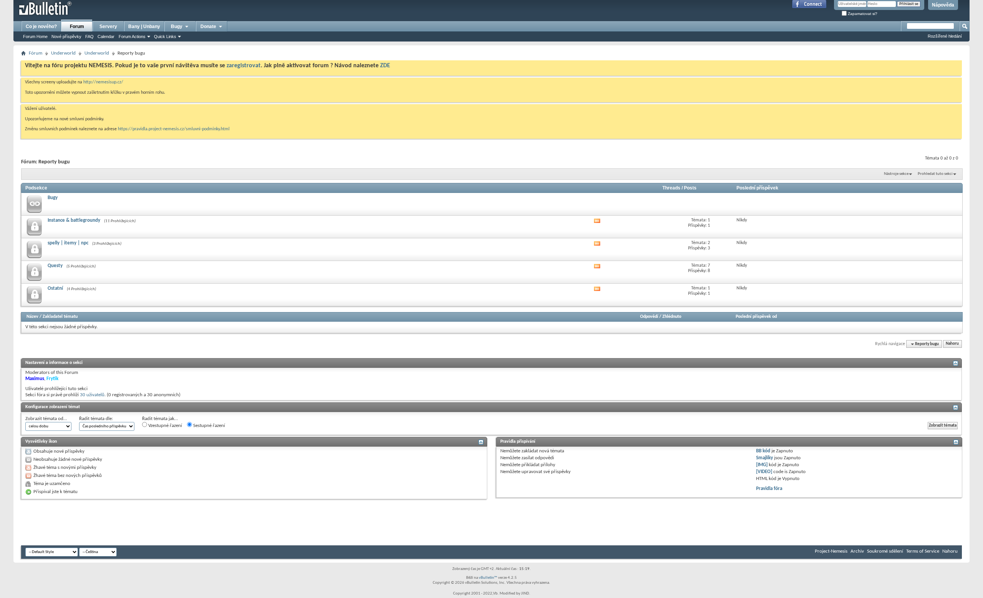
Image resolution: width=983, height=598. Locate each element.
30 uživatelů (92, 394)
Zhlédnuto (671, 316)
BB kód (763, 450)
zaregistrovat (244, 66)
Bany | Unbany (144, 26)
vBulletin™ (488, 578)
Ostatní (55, 288)
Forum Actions (132, 36)
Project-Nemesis (831, 551)
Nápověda (943, 5)
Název (32, 316)
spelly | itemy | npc (68, 243)
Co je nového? (41, 26)
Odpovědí (649, 316)
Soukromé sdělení (885, 551)
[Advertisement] (161, 522)
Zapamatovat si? (862, 14)
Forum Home (35, 36)
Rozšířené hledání (945, 36)
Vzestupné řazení (164, 425)
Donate (208, 26)
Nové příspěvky (66, 36)
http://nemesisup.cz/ (103, 82)
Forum (77, 26)
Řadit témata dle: (96, 418)
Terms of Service (922, 551)
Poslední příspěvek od (756, 316)
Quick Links (165, 36)
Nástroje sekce (896, 174)
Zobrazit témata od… (46, 418)
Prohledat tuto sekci (935, 174)
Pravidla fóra (769, 488)
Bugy (176, 26)
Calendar (106, 36)
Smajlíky (764, 457)
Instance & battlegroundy (74, 220)
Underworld (63, 53)
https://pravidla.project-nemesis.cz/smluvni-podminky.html (174, 129)
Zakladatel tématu (60, 316)
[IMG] (762, 464)
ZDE (385, 66)
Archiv (857, 551)
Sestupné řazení (208, 425)
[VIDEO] (764, 471)
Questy (55, 265)
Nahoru (952, 344)
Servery (108, 26)
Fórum (35, 53)
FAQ (89, 36)
